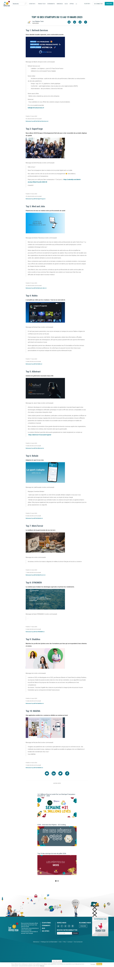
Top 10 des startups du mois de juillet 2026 (51, 853)
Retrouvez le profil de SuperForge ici (35, 198)
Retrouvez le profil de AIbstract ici (35, 448)
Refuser (42, 965)
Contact (69, 942)
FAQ (64, 942)
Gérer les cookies (57, 961)
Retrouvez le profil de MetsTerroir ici (35, 575)
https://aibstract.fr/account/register (39, 435)
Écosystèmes (46, 923)
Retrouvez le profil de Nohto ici (34, 364)
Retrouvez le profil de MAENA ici (34, 767)
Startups (32, 3)
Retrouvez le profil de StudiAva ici (35, 703)
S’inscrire (109, 3)
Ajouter (87, 3)
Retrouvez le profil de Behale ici (34, 518)
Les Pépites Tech (6, 4)
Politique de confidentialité (49, 942)
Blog (66, 3)
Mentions (36, 942)
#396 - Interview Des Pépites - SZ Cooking (51, 825)
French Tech (41, 3)
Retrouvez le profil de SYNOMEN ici (35, 631)
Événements (51, 3)
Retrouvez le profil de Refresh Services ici (37, 121)
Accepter (93, 964)
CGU (60, 942)
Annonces (60, 3)
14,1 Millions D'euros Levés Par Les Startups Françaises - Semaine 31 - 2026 (56, 795)
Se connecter (98, 3)
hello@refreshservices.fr (36, 108)
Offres (72, 3)
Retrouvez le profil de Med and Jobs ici (36, 288)
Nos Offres (45, 931)
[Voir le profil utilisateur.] (29, 22)
